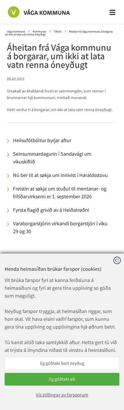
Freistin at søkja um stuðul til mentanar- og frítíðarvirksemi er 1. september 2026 (59, 192)
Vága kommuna (16, 31)
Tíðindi (57, 31)
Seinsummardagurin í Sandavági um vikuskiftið (52, 157)
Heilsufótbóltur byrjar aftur (42, 140)
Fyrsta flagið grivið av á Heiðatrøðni (51, 210)
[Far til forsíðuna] (33, 12)
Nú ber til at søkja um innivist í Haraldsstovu (60, 175)
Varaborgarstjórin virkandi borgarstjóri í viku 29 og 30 (60, 227)
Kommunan (39, 31)
